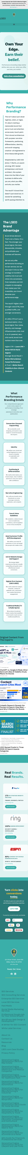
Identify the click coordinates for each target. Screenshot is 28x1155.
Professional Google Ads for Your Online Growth (13, 1015)
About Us (6, 1035)
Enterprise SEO (18, 741)
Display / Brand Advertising (7, 741)
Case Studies (12, 738)
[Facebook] (12, 973)
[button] (14, 24)
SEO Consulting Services (13, 995)
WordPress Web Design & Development (13, 1020)
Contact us (7, 1038)
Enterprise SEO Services (13, 998)
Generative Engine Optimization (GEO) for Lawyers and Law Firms (12, 1145)
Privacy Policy (8, 1053)
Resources (7, 1042)
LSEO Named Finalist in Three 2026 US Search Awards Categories (12, 749)
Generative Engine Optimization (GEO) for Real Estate (12, 1061)
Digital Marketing (15, 740)
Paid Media (7, 1005)
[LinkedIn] (15, 973)
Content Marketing (13, 702)
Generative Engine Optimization (8, 743)
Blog (4, 1046)
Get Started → (14, 7)
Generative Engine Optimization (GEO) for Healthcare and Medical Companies (13, 1068)
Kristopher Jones (3, 675)
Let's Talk (14, 909)
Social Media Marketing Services (13, 1010)
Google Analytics (5, 744)
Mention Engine (22, 702)
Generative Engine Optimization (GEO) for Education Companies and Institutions (12, 1118)
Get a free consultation (14, 76)
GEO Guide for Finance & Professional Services (13, 1139)
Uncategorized (4, 667)
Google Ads (19, 743)
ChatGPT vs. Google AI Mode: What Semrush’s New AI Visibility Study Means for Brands (14, 672)
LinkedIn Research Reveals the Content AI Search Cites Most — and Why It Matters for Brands (13, 707)
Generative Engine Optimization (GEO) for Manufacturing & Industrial (12, 1090)
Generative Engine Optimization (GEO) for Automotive (12, 1083)
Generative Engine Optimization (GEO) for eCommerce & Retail (12, 1133)
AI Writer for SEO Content (14, 1024)
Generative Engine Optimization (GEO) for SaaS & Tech (12, 1126)
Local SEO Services (10, 1002)
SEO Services (8, 991)
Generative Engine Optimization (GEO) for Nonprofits (12, 1098)
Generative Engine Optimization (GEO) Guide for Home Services (14, 1104)
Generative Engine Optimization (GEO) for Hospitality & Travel (12, 1111)
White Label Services (11, 1028)
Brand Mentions (5, 702)
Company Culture (20, 738)
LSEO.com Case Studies (13, 1049)
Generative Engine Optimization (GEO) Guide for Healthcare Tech (14, 1076)
